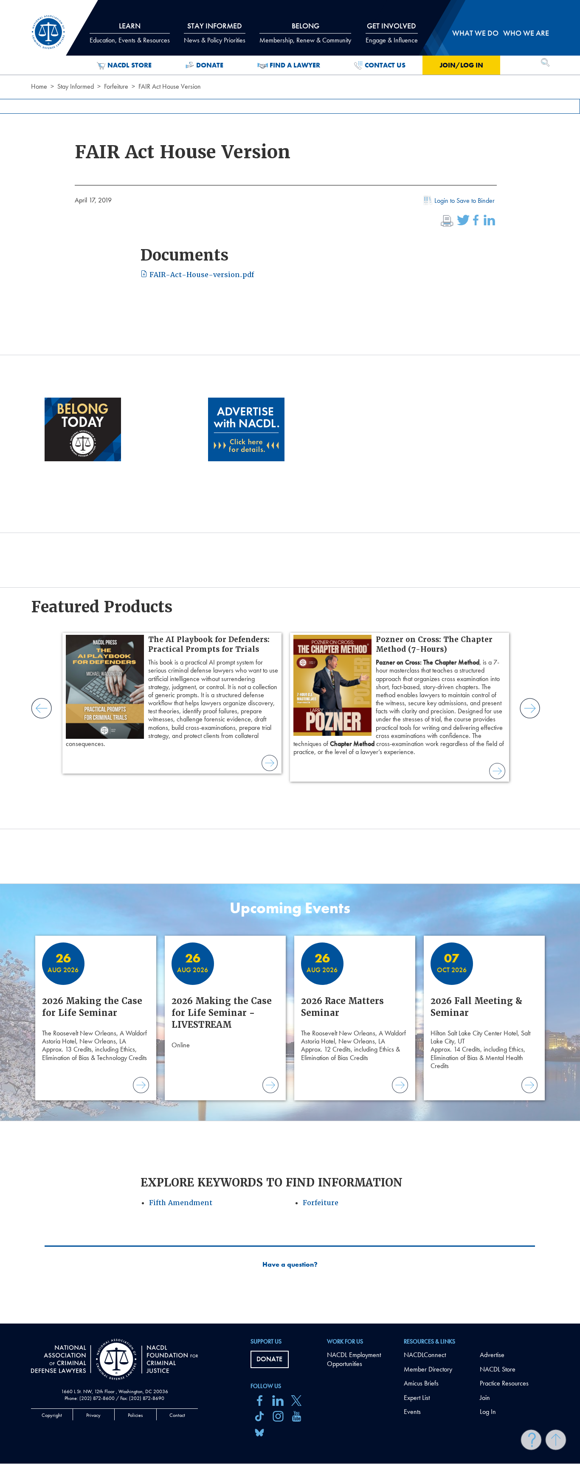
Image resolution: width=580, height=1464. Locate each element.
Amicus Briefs (421, 1383)
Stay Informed (75, 86)
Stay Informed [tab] (214, 33)
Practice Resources (504, 1383)
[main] (290, 662)
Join (485, 1397)
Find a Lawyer (295, 65)
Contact (177, 1415)
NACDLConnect (425, 1354)
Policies (135, 1415)
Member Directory (428, 1369)
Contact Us (385, 65)
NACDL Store (129, 65)
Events (412, 1411)
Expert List (417, 1397)
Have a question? (290, 1264)
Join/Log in (461, 65)
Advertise (492, 1354)
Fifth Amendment (180, 1202)
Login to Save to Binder (464, 200)
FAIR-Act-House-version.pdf (200, 274)
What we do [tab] (475, 33)
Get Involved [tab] (392, 33)
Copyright (52, 1415)
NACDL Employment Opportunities (354, 1359)
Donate (209, 65)
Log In (488, 1411)
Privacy (93, 1415)
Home (39, 86)
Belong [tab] (305, 33)
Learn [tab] (130, 33)
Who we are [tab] (526, 33)
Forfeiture (116, 86)
